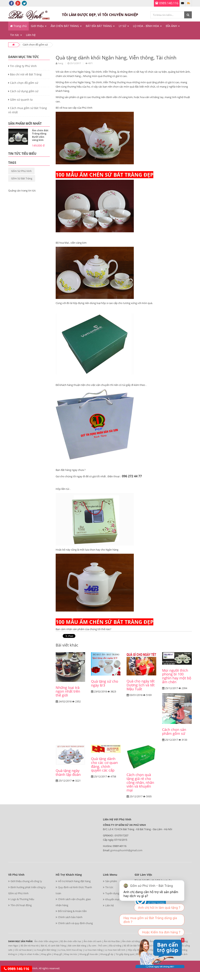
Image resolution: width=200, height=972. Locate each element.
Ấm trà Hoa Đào (112, 941)
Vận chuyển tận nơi (189, 3)
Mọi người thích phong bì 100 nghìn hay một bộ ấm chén (176, 676)
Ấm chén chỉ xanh (93, 941)
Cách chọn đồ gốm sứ (23, 83)
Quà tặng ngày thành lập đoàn (68, 772)
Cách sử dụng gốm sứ (23, 91)
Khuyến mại (112, 899)
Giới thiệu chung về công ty (26, 881)
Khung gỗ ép (106, 954)
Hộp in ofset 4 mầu (29, 954)
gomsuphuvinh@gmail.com (126, 850)
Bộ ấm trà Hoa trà (29, 945)
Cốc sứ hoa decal (23, 949)
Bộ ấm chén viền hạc (70, 941)
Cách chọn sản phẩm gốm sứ (174, 731)
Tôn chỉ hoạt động (21, 905)
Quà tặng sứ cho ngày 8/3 (104, 683)
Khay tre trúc (70, 954)
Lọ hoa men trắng (94, 949)
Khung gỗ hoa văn (88, 954)
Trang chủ (20, 26)
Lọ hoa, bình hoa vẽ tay (70, 949)
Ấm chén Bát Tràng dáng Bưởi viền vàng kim (40, 135)
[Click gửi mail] (183, 3)
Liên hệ (109, 905)
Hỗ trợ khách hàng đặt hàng (74, 881)
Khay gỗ (58, 954)
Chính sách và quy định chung (75, 923)
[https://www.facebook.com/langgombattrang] (11, 3)
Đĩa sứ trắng (115, 945)
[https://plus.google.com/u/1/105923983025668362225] (18, 3)
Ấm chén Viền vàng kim (46, 941)
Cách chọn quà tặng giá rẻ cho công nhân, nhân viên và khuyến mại (140, 782)
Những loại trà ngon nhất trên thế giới (68, 691)
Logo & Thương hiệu (22, 899)
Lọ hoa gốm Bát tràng (45, 949)
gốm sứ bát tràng (21, 178)
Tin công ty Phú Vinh (23, 66)
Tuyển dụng (112, 893)
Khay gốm (46, 954)
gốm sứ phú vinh (21, 171)
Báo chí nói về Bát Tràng (25, 74)
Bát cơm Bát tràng (77, 945)
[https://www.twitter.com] (24, 3)
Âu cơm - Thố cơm (97, 945)
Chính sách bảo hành (70, 917)
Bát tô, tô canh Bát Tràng (53, 945)
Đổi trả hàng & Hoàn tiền (72, 911)
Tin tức (109, 887)
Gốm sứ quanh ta (21, 99)
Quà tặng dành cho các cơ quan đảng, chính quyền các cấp (104, 764)
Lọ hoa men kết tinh (115, 949)
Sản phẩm (111, 881)
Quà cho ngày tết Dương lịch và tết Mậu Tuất (140, 685)
